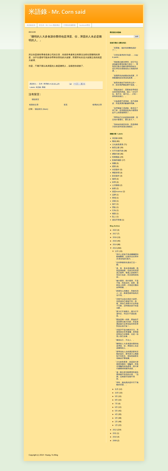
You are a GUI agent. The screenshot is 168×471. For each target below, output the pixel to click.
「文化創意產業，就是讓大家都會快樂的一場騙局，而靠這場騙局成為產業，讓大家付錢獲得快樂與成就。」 (126, 365)
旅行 (114, 204)
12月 (117, 251)
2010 (115, 437)
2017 (115, 234)
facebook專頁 (84, 25)
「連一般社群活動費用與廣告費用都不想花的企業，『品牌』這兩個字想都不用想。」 (126, 375)
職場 (43, 87)
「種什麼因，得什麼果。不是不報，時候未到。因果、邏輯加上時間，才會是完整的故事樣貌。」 (126, 284)
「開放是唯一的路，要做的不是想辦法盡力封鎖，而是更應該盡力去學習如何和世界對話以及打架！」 (126, 322)
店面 (114, 201)
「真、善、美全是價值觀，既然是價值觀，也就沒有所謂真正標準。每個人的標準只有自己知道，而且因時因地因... (126, 272)
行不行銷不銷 (117, 151)
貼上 (114, 217)
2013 (115, 248)
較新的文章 (33, 105)
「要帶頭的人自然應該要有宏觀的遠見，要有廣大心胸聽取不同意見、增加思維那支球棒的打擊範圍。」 (126, 355)
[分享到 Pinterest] (84, 84)
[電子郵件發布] (70, 84)
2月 (116, 422)
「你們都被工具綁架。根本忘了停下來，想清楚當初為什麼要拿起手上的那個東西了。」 (125, 110)
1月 (116, 425)
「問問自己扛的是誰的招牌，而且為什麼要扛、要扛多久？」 (125, 118)
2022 (115, 230)
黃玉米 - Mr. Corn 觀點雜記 (49, 25)
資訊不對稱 (116, 220)
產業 (114, 166)
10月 (117, 393)
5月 (116, 411)
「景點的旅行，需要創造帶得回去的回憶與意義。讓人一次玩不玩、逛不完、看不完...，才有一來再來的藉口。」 (125, 93)
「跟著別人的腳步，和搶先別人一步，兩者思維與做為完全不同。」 (126, 293)
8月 (116, 400)
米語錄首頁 (31, 25)
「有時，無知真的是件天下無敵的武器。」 (126, 383)
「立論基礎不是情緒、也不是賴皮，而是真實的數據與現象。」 (125, 102)
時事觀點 (116, 157)
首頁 (65, 105)
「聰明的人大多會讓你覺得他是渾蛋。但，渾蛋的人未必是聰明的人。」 (126, 346)
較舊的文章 (97, 105)
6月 (116, 407)
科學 (114, 182)
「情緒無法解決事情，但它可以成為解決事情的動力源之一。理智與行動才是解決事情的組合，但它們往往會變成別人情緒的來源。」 (125, 66)
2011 (114, 433)
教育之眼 (116, 147)
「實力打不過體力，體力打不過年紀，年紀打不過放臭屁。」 (126, 313)
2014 (115, 244)
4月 (116, 414)
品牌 (114, 195)
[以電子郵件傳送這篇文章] (75, 84)
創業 (114, 188)
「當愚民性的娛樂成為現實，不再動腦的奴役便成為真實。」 (125, 77)
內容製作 (116, 169)
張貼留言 (35, 99)
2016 (115, 237)
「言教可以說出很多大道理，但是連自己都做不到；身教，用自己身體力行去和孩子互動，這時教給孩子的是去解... (126, 303)
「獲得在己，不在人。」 (125, 340)
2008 (115, 440)
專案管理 (116, 173)
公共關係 (116, 185)
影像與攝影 (116, 160)
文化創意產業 (117, 144)
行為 (114, 210)
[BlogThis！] (77, 84)
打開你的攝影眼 (70, 25)
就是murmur (117, 191)
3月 (116, 418)
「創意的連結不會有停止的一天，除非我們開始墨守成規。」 (125, 84)
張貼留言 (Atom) (41, 109)
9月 (116, 396)
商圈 (114, 163)
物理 (114, 179)
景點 (114, 207)
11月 (116, 389)
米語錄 (38, 87)
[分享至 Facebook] (82, 84)
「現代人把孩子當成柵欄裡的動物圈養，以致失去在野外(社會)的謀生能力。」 (126, 256)
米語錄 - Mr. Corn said (57, 12)
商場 (114, 198)
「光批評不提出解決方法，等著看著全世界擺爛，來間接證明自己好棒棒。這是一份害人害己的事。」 (126, 333)
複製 (114, 213)
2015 (115, 241)
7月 (116, 404)
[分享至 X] (79, 84)
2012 (115, 430)
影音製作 (116, 176)
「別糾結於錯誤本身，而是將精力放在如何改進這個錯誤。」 (125, 125)
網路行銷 (116, 154)
